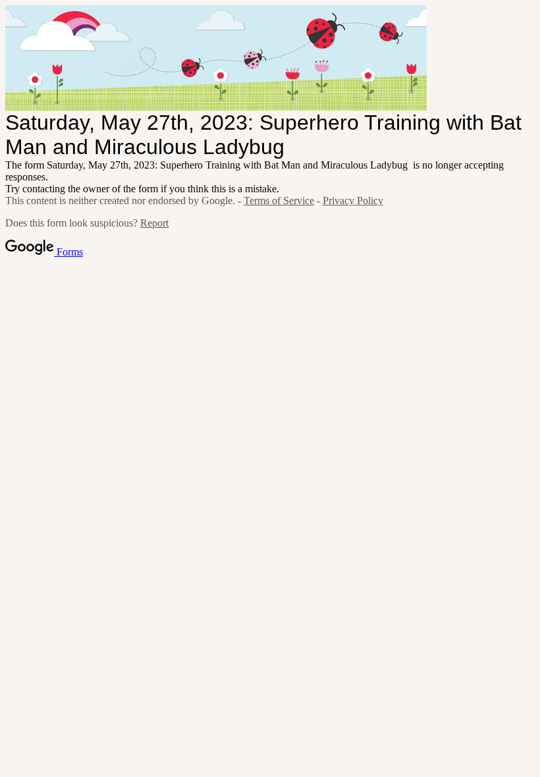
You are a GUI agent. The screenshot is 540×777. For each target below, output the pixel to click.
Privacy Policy (353, 200)
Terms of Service (279, 200)
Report (154, 222)
